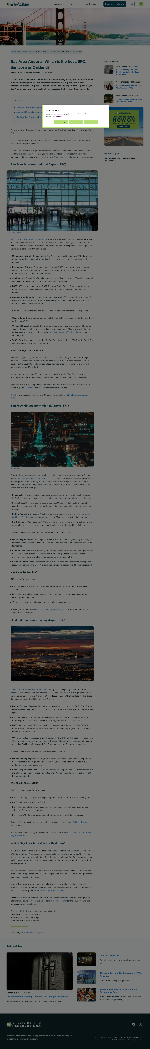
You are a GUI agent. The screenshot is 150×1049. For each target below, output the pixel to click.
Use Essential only (75, 122)
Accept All (91, 122)
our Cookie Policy (57, 116)
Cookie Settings (61, 122)
